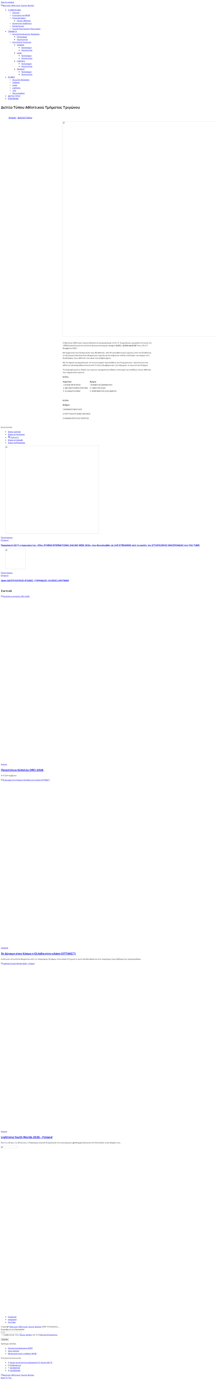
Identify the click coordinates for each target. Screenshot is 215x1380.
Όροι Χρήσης (13, 1351)
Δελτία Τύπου (25, 117)
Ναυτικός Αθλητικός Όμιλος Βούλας (26, 1326)
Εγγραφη (5, 1339)
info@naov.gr (15, 1365)
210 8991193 (15, 1368)
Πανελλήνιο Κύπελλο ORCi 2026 (22, 770)
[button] (14, 432)
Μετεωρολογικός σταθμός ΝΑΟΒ (22, 1353)
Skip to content (7, 2)
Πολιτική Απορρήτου (48, 1335)
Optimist (4, 948)
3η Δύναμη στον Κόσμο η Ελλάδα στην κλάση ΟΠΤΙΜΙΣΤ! (38, 953)
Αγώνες (12, 117)
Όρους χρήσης (25, 1335)
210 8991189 (15, 1370)
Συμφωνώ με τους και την (30, 1335)
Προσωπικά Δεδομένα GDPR (20, 1348)
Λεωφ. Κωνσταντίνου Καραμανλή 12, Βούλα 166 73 (31, 1362)
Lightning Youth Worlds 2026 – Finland (26, 1137)
